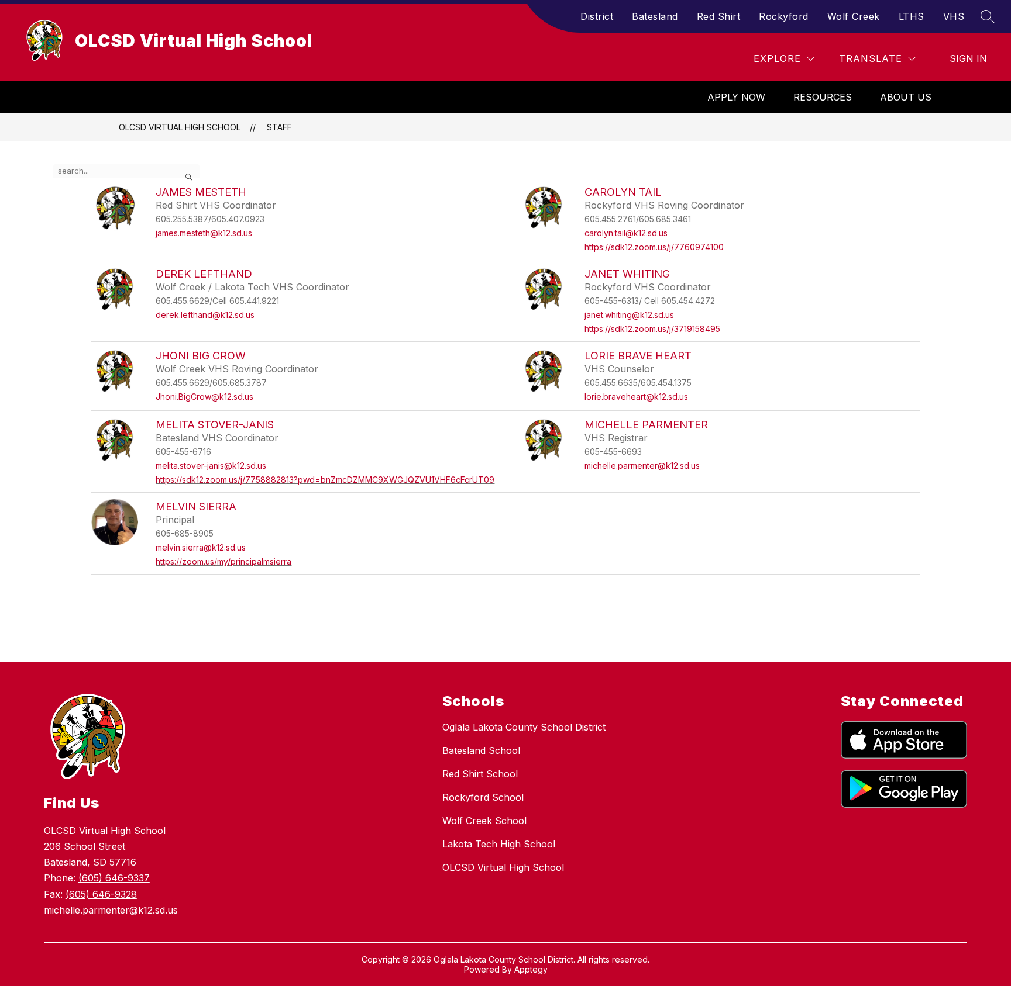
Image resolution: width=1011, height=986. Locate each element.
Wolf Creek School (484, 820)
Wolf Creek (853, 16)
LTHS (911, 16)
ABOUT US (905, 97)
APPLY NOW (736, 97)
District (596, 16)
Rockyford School (483, 797)
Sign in (968, 58)
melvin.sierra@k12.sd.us (201, 547)
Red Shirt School (480, 774)
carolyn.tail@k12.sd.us (626, 233)
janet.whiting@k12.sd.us (629, 315)
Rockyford (784, 16)
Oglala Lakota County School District (524, 727)
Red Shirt (719, 16)
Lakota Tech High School (498, 844)
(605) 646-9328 (101, 894)
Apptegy (531, 969)
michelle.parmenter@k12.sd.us (642, 465)
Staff (279, 127)
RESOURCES (822, 97)
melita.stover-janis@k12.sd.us (211, 465)
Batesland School (481, 750)
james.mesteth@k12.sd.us (204, 233)
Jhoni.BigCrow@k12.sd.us (204, 397)
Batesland (655, 16)
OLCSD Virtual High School (179, 127)
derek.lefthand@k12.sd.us (205, 315)
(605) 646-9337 (114, 878)
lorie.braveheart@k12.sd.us (636, 397)
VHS (954, 16)
